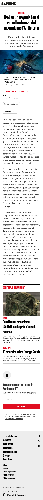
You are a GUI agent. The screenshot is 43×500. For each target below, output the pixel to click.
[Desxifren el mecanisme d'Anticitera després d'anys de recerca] (21, 304)
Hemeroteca (8, 447)
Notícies (21, 12)
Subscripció (7, 459)
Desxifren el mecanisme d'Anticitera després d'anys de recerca (19, 326)
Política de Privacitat (14, 419)
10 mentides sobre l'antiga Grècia (21, 351)
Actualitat (7, 440)
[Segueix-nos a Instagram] (39, 446)
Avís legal (5, 468)
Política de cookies (8, 474)
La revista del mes (10, 436)
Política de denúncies (9, 478)
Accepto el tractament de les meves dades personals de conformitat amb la (22, 416)
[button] (11, 104)
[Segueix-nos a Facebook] (39, 436)
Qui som (5, 465)
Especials (6, 455)
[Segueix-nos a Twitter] (39, 441)
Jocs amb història (10, 451)
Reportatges (8, 443)
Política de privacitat (9, 471)
